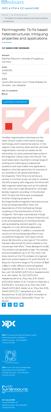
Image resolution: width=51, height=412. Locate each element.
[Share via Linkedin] (16, 305)
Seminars (5, 15)
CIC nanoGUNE (29, 8)
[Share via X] (10, 305)
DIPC (5, 8)
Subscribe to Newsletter (15, 102)
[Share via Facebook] (4, 305)
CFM (14, 8)
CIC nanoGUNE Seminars (19, 15)
